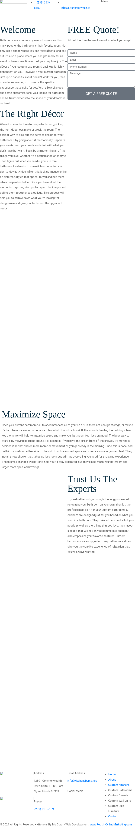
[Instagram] (81, 800)
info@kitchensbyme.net (82, 780)
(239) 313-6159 (44, 809)
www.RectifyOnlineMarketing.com (111, 824)
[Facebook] (72, 800)
